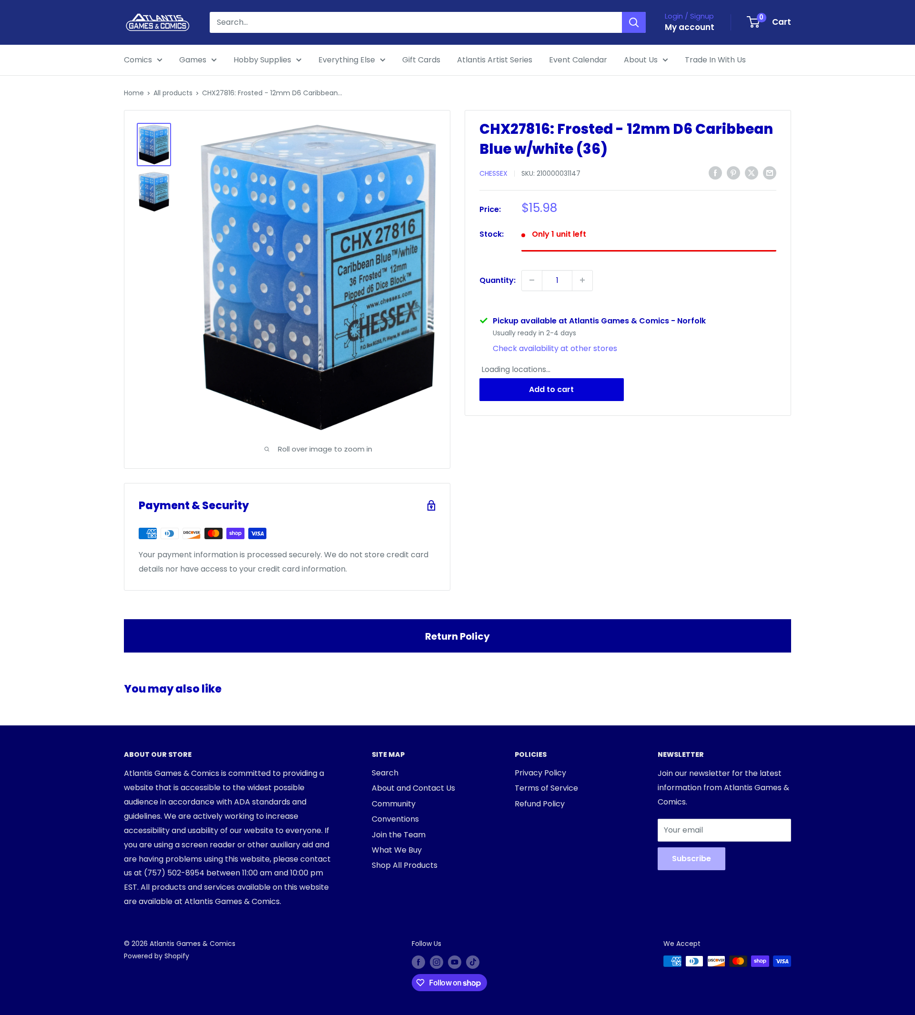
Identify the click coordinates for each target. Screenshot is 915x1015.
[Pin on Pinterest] (733, 172)
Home (134, 93)
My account (689, 27)
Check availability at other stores (555, 347)
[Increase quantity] (582, 280)
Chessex (493, 173)
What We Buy (397, 849)
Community (394, 803)
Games (192, 59)
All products (173, 93)
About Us (641, 59)
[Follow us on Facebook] (418, 962)
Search (385, 772)
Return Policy (457, 636)
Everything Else (346, 59)
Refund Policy (540, 803)
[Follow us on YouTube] (454, 962)
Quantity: (497, 279)
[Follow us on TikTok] (472, 962)
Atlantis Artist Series (494, 59)
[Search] (634, 22)
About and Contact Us (413, 788)
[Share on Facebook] (715, 172)
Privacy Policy (540, 772)
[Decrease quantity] (532, 280)
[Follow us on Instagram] (436, 962)
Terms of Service (546, 788)
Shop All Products (404, 865)
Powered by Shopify (156, 956)
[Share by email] (769, 172)
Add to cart (551, 389)
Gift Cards (421, 59)
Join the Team (399, 834)
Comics (138, 59)
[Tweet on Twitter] (751, 172)
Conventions (395, 819)
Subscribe (691, 858)
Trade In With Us (715, 59)
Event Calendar (578, 59)
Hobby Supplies (262, 59)
